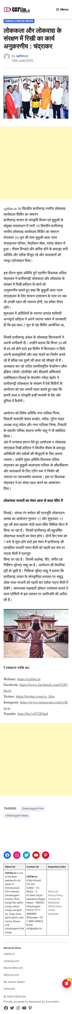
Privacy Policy (55, 895)
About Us (53, 891)
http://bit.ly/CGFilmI (33, 713)
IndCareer (9, 988)
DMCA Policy (55, 906)
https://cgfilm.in (28, 678)
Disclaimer (53, 902)
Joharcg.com (11, 961)
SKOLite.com (11, 974)
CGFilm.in (9, 953)
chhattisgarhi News (16, 815)
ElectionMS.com (13, 967)
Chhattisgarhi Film (33, 808)
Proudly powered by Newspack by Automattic (31, 1001)
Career (51, 910)
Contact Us (54, 899)
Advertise (53, 913)
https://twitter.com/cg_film (35, 696)
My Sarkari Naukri (14, 981)
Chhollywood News (19, 21)
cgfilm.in (22, 56)
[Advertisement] (36, 163)
